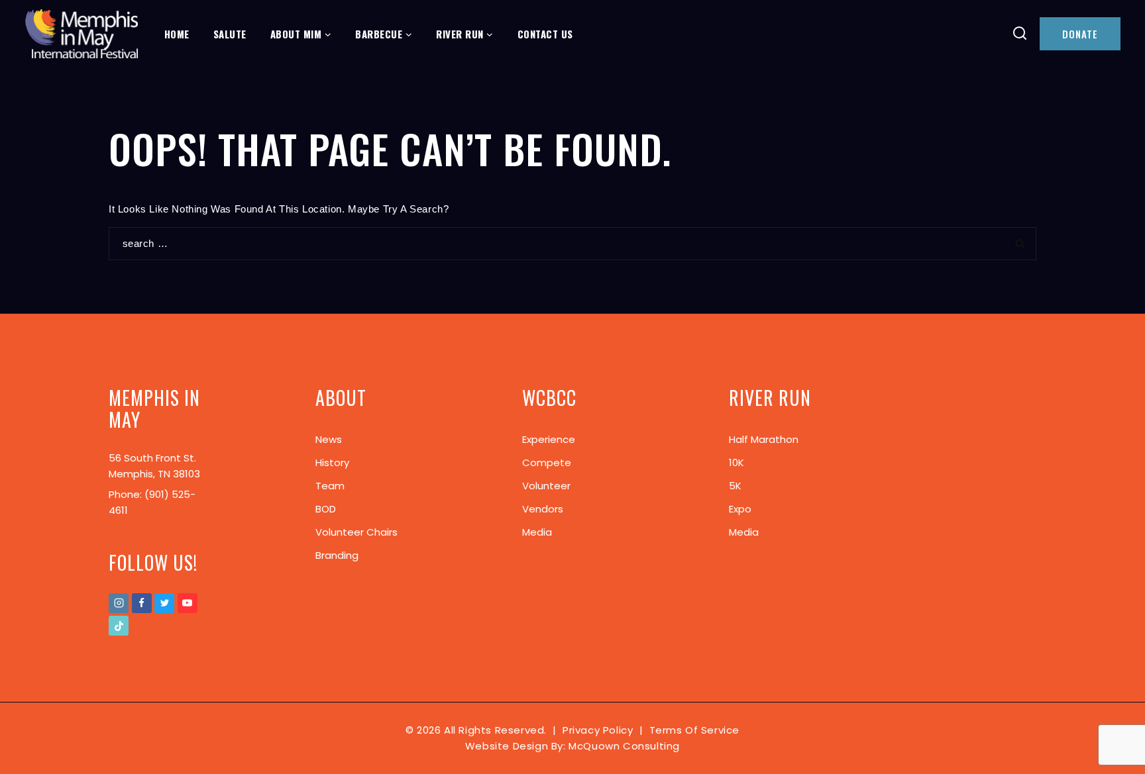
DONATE (1080, 33)
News (328, 439)
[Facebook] (142, 603)
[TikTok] (119, 626)
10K (736, 462)
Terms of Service (694, 730)
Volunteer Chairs (356, 532)
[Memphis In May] (81, 34)
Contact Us (545, 33)
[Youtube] (187, 603)
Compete (546, 462)
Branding (336, 555)
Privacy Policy (598, 730)
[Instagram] (119, 603)
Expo (740, 509)
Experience (548, 439)
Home (177, 33)
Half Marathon (763, 439)
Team (330, 486)
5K (735, 486)
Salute (229, 33)
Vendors (542, 509)
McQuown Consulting (624, 746)
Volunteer (546, 486)
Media (537, 532)
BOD (325, 509)
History (332, 462)
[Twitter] (164, 603)
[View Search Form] (1020, 34)
